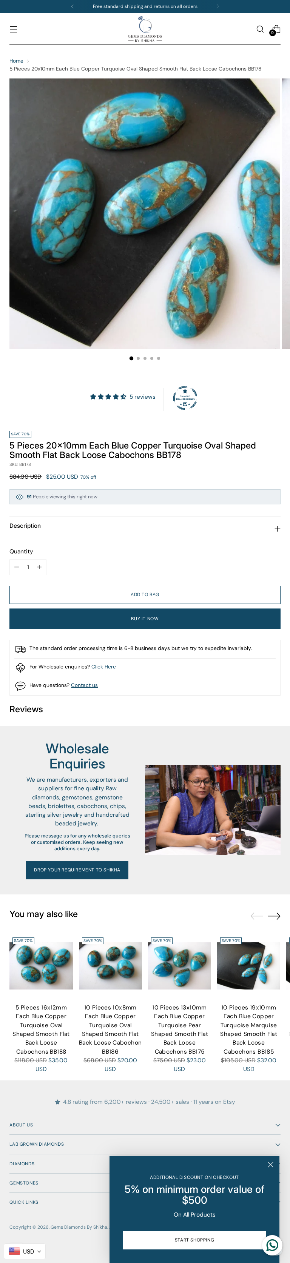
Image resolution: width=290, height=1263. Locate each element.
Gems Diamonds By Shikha (79, 1227)
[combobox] (25, 1251)
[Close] (270, 1165)
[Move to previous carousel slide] (256, 916)
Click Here (103, 666)
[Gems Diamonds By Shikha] (145, 29)
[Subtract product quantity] (39, 567)
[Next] (218, 6)
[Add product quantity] (16, 567)
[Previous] (72, 6)
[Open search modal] (260, 29)
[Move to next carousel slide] (274, 916)
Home (16, 60)
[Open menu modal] (13, 29)
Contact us (84, 685)
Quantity (21, 551)
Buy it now (145, 619)
